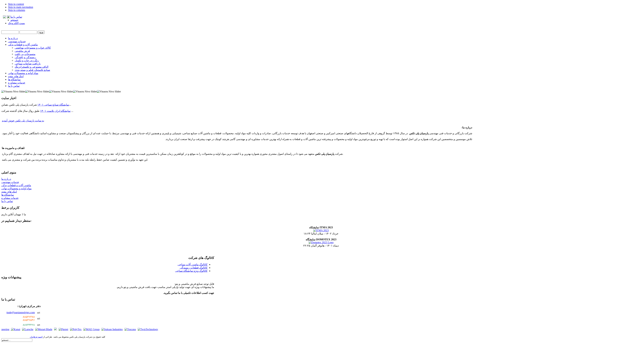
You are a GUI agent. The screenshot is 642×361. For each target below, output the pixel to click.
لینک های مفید (9, 191)
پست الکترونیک (16, 23)
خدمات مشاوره (10, 198)
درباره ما (6, 178)
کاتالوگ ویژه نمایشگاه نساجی (191, 270)
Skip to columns (16, 10)
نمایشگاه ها (7, 194)
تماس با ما (16, 16)
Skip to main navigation (20, 7)
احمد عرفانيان (36, 337)
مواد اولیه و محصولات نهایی (16, 188)
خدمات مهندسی (10, 182)
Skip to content (16, 4)
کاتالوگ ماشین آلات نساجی (192, 264)
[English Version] (4, 17)
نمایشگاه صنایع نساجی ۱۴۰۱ (53, 104)
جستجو (14, 20)
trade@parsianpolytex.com (21, 312)
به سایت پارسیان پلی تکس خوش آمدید (23, 120)
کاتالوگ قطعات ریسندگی (193, 267)
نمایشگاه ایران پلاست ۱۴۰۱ (55, 110)
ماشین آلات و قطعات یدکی (16, 185)
